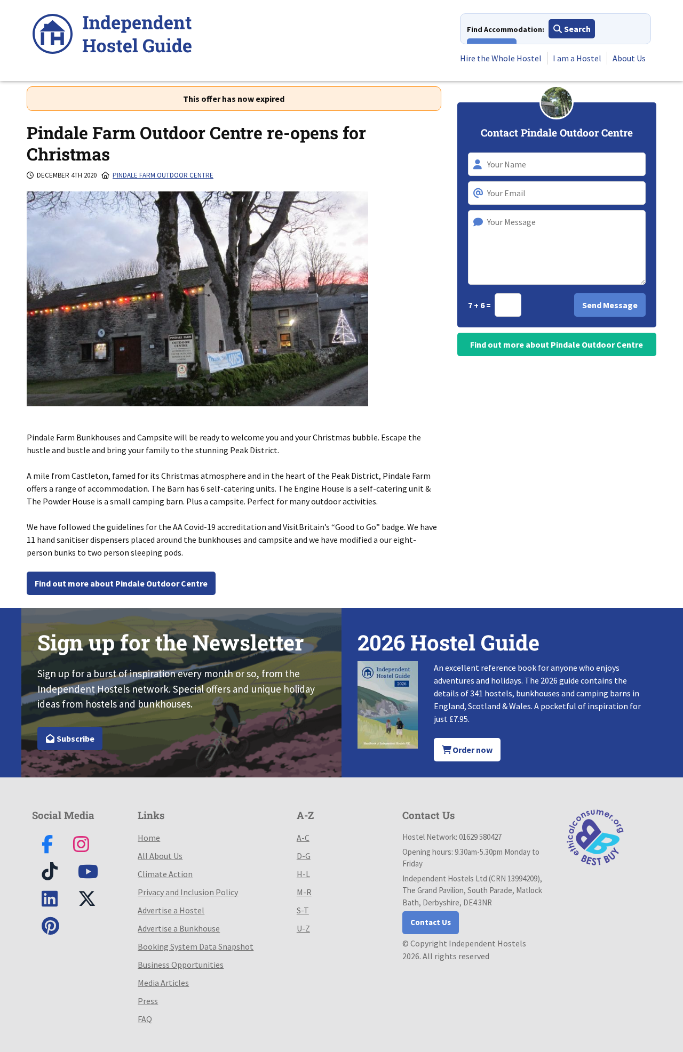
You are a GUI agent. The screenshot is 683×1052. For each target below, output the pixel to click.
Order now (472, 749)
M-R (304, 892)
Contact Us (430, 922)
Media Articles (163, 982)
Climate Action (165, 874)
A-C (303, 837)
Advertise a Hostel (171, 910)
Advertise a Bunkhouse (179, 928)
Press (148, 1000)
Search (576, 28)
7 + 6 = (480, 305)
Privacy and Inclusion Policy (188, 892)
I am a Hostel (577, 58)
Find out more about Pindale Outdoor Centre (121, 583)
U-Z (303, 928)
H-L (303, 874)
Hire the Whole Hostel (501, 58)
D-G (304, 855)
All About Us (160, 855)
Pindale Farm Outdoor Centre (163, 175)
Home (149, 837)
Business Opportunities (181, 964)
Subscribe (74, 738)
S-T (303, 910)
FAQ (145, 1019)
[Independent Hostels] (112, 35)
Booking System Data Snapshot (195, 946)
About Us (629, 58)
